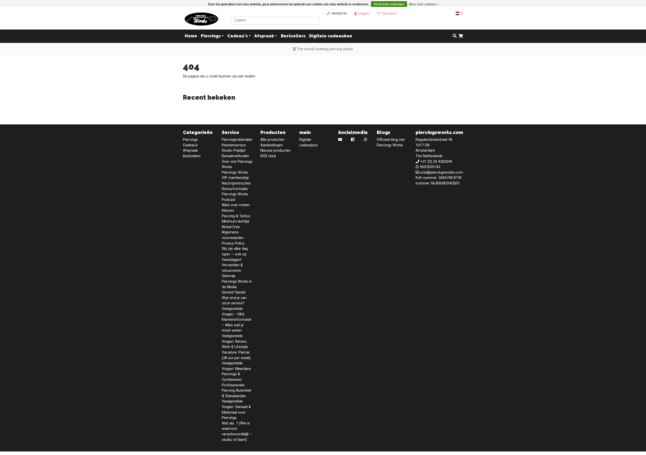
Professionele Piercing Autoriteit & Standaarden (236, 390)
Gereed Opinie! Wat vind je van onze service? (234, 297)
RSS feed (268, 156)
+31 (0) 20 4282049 (436, 161)
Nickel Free (231, 227)
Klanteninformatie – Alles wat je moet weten (236, 325)
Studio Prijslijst (234, 150)
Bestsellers (293, 36)
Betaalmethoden (235, 156)
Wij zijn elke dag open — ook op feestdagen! (235, 254)
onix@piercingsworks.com (441, 172)
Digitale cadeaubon (330, 36)
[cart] (461, 36)
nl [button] (461, 13)
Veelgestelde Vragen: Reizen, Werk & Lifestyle (235, 341)
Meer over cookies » (423, 4)
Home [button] (191, 36)
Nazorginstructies (236, 183)
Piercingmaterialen (237, 140)
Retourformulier (235, 189)
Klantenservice (234, 145)
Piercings (211, 36)
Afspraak (264, 36)
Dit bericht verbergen (389, 4)
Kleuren (228, 210)
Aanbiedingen (271, 145)
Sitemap (228, 276)
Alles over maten (236, 205)
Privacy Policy (233, 243)
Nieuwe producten (275, 150)
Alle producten (272, 140)
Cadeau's (237, 36)
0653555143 (339, 13)
